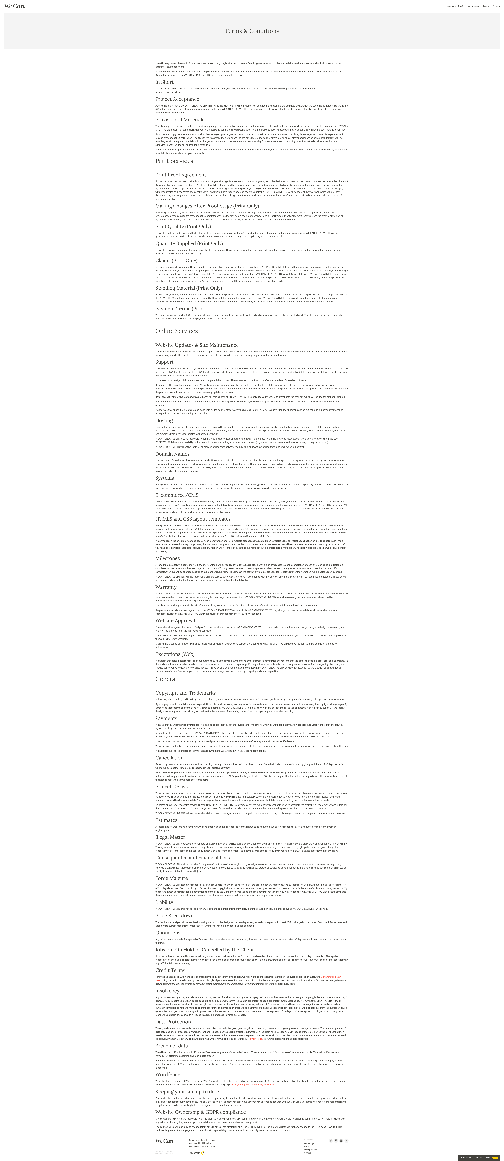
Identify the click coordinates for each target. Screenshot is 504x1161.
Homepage (451, 6)
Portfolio (462, 6)
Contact (496, 6)
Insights (486, 6)
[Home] (14, 6)
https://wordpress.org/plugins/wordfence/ (253, 1084)
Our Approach (474, 6)
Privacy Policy (256, 1038)
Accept (495, 1158)
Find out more (484, 1158)
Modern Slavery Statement (164, 1151)
